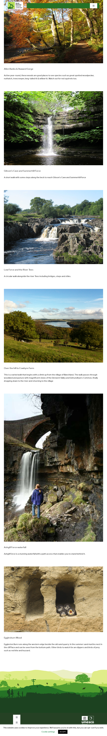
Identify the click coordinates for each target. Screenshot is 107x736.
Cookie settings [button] (48, 732)
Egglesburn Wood (13, 637)
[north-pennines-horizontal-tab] (15, 3)
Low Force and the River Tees (18, 269)
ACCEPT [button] (63, 732)
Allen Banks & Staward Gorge (18, 68)
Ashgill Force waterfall (15, 547)
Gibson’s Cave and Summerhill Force (22, 170)
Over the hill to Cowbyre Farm (19, 368)
